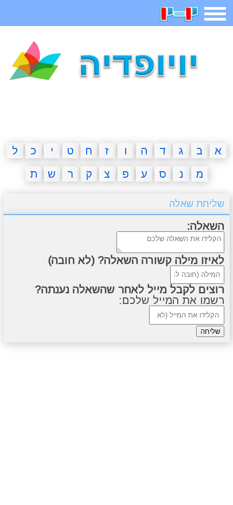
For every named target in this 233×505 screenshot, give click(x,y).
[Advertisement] (116, 114)
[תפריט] (215, 14)
